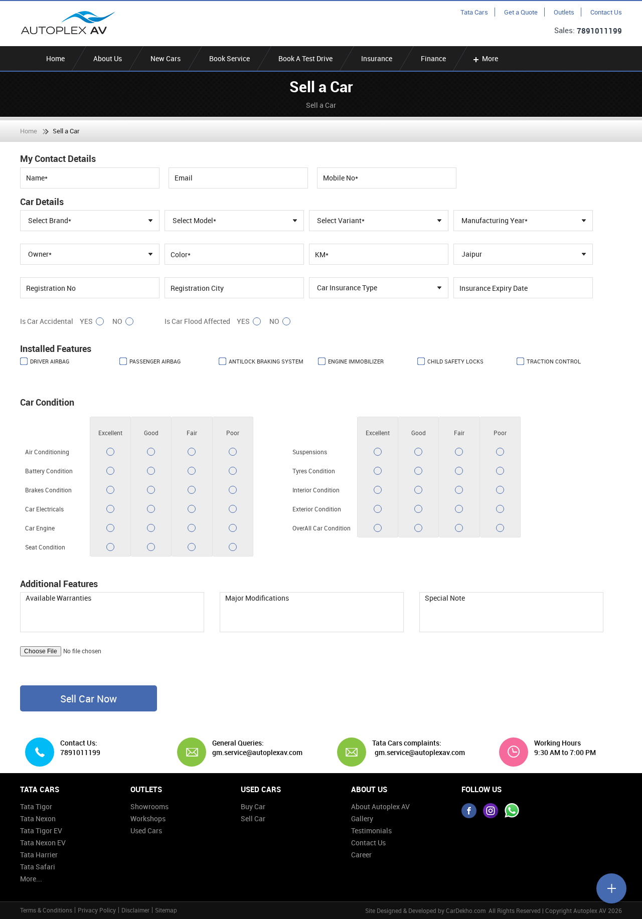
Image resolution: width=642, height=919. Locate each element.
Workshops (148, 818)
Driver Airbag (49, 361)
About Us (107, 58)
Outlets (564, 12)
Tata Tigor (36, 806)
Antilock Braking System (266, 361)
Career (361, 854)
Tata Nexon (38, 818)
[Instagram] (490, 810)
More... (31, 878)
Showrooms (149, 806)
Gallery (362, 818)
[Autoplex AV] (67, 23)
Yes (86, 321)
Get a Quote (521, 12)
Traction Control (554, 361)
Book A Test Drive (305, 58)
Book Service (229, 58)
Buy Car (253, 806)
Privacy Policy (97, 910)
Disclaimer (135, 910)
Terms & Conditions (46, 910)
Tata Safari (37, 866)
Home (55, 58)
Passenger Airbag (155, 361)
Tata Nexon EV (43, 842)
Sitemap (166, 910)
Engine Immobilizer (356, 361)
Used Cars (146, 830)
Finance (433, 58)
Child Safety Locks (455, 361)
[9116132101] (512, 810)
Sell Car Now (88, 698)
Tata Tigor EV (41, 830)
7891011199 (599, 31)
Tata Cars (474, 12)
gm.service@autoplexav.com (253, 752)
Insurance (376, 58)
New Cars (165, 58)
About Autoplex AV (380, 806)
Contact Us (606, 12)
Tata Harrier (39, 854)
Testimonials (371, 830)
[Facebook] (468, 810)
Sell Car (253, 818)
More (490, 58)
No (117, 321)
